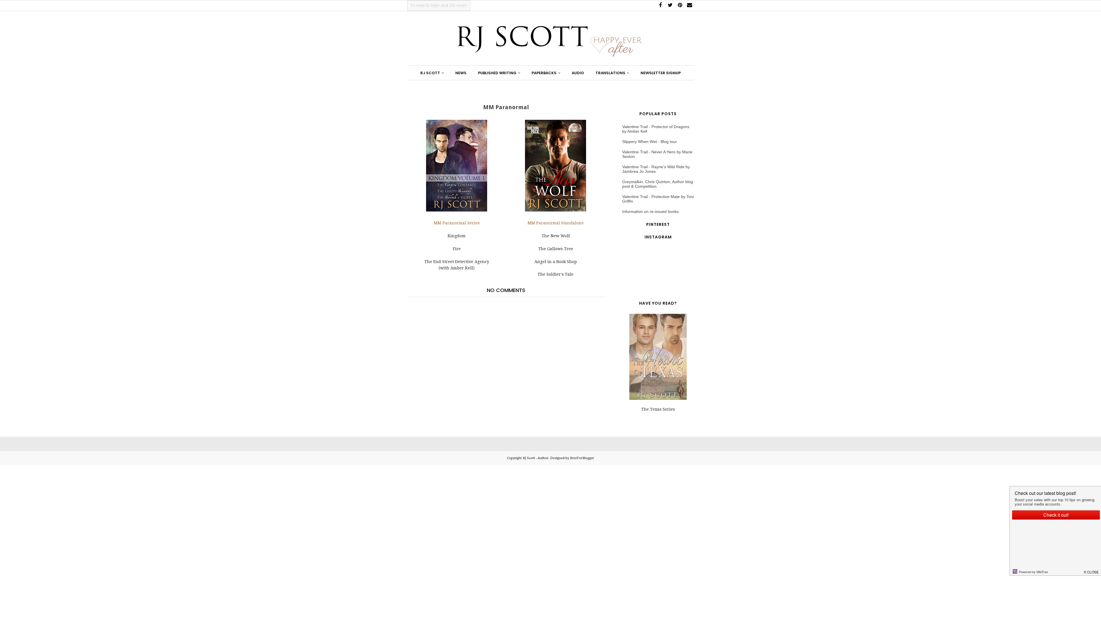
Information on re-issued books (650, 211)
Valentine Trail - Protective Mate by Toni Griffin (658, 198)
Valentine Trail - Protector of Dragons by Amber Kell (655, 129)
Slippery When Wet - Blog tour (649, 141)
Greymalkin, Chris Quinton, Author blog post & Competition (657, 184)
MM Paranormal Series (457, 223)
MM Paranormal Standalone (556, 223)
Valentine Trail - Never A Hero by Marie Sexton (657, 154)
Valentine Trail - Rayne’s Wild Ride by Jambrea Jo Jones (656, 169)
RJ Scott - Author (535, 458)
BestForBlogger (582, 458)
